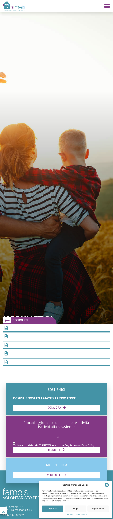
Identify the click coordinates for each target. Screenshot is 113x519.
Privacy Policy (81, 514)
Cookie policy (69, 514)
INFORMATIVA (43, 445)
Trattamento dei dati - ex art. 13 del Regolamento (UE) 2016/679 (54, 445)
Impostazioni (98, 508)
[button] (107, 485)
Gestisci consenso (3, 510)
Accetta (53, 508)
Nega (75, 508)
